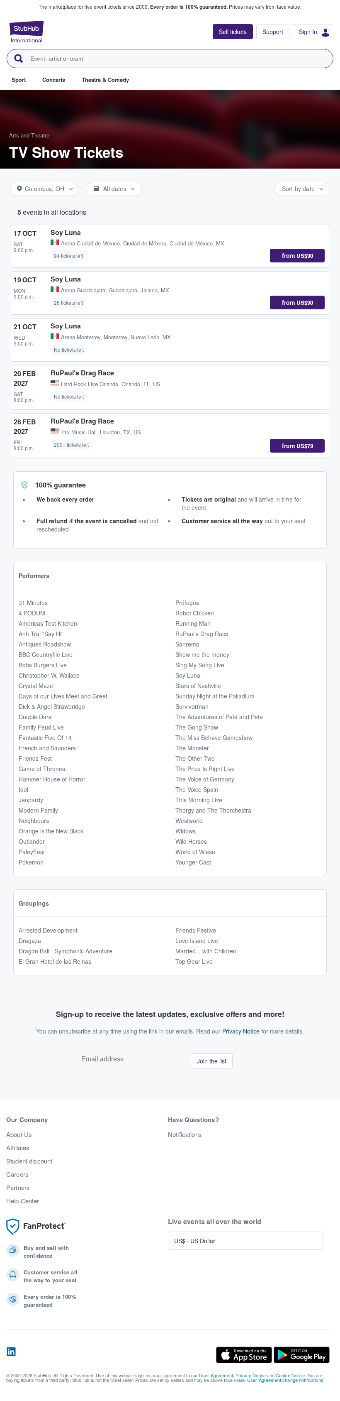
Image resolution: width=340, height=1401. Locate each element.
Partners (18, 1187)
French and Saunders (47, 748)
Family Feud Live (41, 727)
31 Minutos (33, 602)
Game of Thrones (42, 768)
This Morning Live (198, 800)
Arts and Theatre (29, 135)
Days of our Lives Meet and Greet (63, 696)
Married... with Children (205, 951)
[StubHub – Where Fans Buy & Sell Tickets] (26, 31)
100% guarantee (60, 485)
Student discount (29, 1161)
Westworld (189, 820)
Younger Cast (193, 862)
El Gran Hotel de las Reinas (55, 961)
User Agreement (216, 1375)
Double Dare (35, 717)
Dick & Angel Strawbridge (52, 706)
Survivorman (192, 706)
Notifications (185, 1134)
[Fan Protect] (36, 1226)
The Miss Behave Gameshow (214, 737)
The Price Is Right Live (205, 768)
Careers (17, 1174)
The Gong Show (196, 727)
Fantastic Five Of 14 (45, 737)
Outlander (32, 841)
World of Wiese (195, 851)
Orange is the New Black (51, 831)
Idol (23, 789)
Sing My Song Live (199, 665)
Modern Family (38, 810)
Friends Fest (35, 758)
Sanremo (187, 644)
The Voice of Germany (204, 779)
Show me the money (202, 654)
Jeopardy (31, 800)
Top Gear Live (194, 961)
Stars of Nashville (198, 685)
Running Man (193, 623)
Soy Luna (187, 675)
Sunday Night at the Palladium (215, 696)
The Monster (192, 748)
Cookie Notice (290, 1375)
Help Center (22, 1201)
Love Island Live (196, 940)
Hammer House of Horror (52, 779)
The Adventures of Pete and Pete (219, 717)
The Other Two (195, 758)
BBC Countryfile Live (46, 654)
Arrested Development (48, 930)
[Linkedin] (11, 1355)
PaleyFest (32, 851)
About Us (19, 1134)
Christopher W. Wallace (49, 675)
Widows (185, 831)
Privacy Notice (241, 1031)
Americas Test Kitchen (48, 623)
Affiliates (17, 1147)
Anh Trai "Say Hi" (41, 633)
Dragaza (30, 940)
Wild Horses (191, 841)
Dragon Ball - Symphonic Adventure (65, 951)
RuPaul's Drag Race (201, 633)
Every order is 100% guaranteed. (189, 6)
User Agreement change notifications (285, 1380)
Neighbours (34, 820)
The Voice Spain (196, 789)
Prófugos (187, 602)
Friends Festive (195, 930)
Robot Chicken (194, 613)
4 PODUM (32, 613)
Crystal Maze (36, 685)
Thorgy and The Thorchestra (213, 810)
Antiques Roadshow (45, 644)
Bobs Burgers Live (43, 665)
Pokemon (31, 862)
